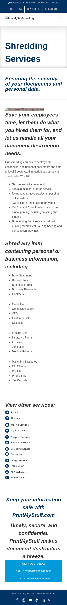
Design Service (18, 460)
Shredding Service (20, 448)
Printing (15, 412)
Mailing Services (20, 424)
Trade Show (17, 465)
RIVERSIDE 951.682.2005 (22, 3)
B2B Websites (18, 472)
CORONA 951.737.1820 (48, 3)
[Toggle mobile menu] (60, 19)
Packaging (16, 454)
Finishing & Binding (20, 442)
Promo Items (17, 477)
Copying (15, 418)
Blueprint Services (20, 437)
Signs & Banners (20, 430)
